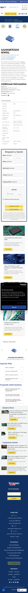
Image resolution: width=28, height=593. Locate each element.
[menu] (2, 13)
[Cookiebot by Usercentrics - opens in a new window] (20, 285)
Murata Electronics (12, 56)
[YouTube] (26, 13)
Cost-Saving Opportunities (14, 553)
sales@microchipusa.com (14, 528)
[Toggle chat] (4, 590)
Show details (20, 303)
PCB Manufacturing (14, 555)
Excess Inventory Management (14, 558)
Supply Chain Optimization (14, 547)
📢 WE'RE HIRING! (14, 563)
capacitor (22, 62)
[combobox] (14, 178)
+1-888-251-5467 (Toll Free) (14, 518)
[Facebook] (22, 13)
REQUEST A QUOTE (10, 13)
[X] (24, 13)
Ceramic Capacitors (10, 58)
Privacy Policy (15, 589)
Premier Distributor (14, 545)
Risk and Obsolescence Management (14, 550)
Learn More (10, 59)
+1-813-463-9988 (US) (14, 520)
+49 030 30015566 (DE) (14, 523)
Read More (8, 249)
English (22, 590)
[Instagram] (21, 13)
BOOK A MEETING (14, 209)
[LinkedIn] (19, 13)
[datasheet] (8, 95)
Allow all (14, 307)
